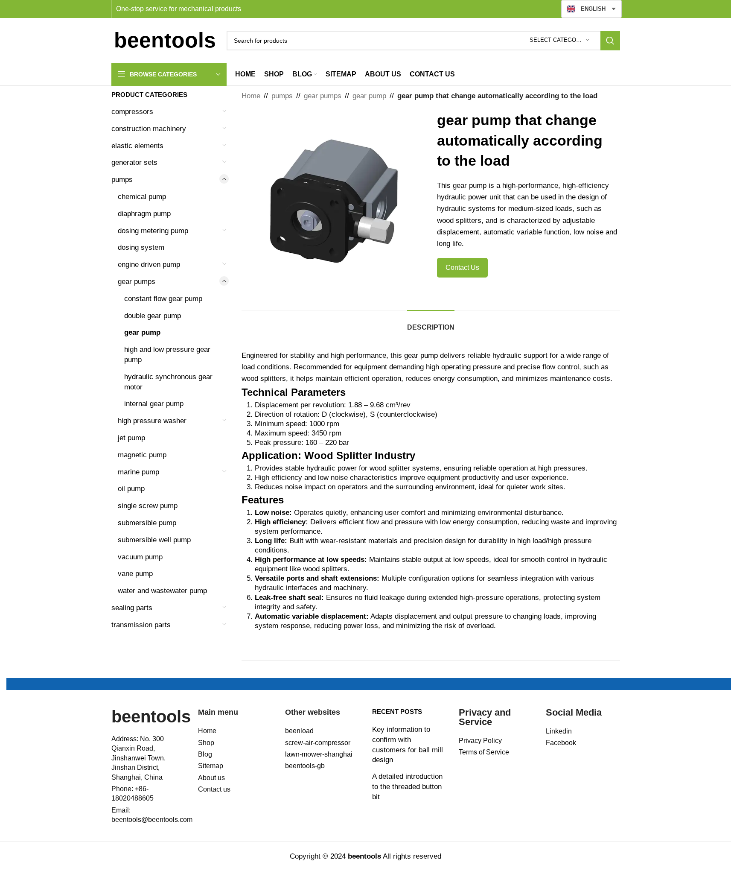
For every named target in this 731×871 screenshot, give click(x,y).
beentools (151, 716)
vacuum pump (140, 557)
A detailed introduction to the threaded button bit (407, 786)
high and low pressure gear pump (167, 354)
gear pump (142, 332)
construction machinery (148, 129)
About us (211, 777)
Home (251, 96)
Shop (206, 742)
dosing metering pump (153, 231)
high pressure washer (152, 421)
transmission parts (141, 625)
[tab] (430, 323)
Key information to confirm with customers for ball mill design (407, 744)
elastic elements (137, 146)
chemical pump (142, 197)
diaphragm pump (144, 214)
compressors (132, 112)
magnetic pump (142, 455)
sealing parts (131, 608)
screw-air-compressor (317, 742)
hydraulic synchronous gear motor (168, 382)
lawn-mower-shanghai (318, 754)
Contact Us (462, 267)
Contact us (214, 789)
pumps (122, 179)
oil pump (131, 489)
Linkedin (559, 731)
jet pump (131, 438)
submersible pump (147, 523)
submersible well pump (154, 540)
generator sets (134, 162)
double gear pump (152, 316)
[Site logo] (164, 40)
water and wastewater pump (162, 591)
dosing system (141, 247)
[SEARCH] (610, 40)
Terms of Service (484, 752)
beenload (299, 730)
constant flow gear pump (163, 299)
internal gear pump (153, 404)
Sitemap (210, 765)
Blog (205, 754)
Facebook (561, 742)
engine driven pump (149, 264)
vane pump (135, 574)
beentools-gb (305, 765)
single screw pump (148, 506)
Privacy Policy (480, 740)
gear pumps (136, 282)
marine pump (138, 472)
